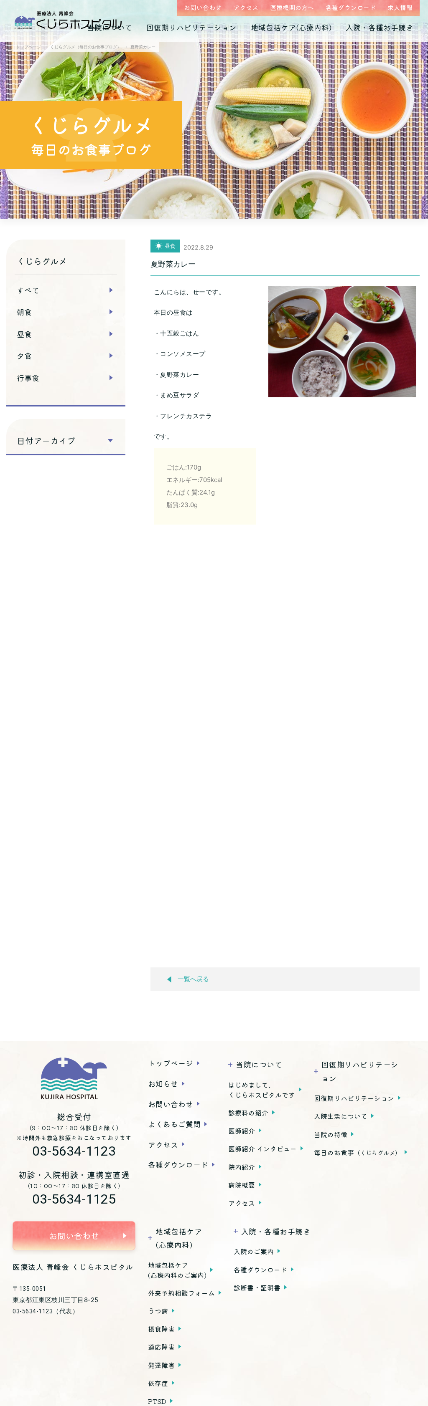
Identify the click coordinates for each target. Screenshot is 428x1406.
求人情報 (400, 7)
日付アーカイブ (46, 441)
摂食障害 (161, 1329)
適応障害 (161, 1347)
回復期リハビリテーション (191, 27)
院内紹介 (241, 1167)
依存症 (158, 1383)
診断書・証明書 (257, 1287)
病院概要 (241, 1185)
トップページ (170, 1063)
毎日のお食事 (357, 1152)
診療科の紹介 (248, 1113)
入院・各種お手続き (379, 27)
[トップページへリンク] (74, 1078)
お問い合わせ (203, 7)
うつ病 (158, 1311)
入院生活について (340, 1116)
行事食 (28, 377)
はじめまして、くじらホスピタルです (261, 1090)
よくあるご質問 (174, 1123)
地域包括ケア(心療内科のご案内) (177, 1270)
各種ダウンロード (351, 7)
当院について (109, 27)
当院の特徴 (330, 1134)
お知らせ (163, 1083)
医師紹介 (241, 1131)
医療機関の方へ (292, 7)
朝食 (24, 311)
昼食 (24, 333)
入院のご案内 (254, 1251)
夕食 (24, 355)
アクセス (245, 7)
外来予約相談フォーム (181, 1293)
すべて (28, 290)
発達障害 (161, 1365)
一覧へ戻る (193, 979)
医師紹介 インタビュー (262, 1148)
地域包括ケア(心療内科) (291, 27)
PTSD (157, 1401)
